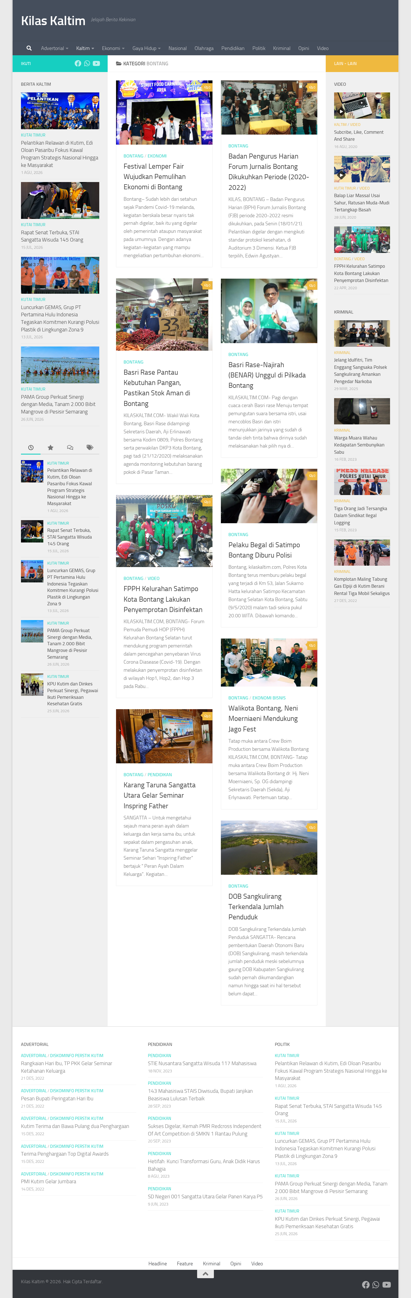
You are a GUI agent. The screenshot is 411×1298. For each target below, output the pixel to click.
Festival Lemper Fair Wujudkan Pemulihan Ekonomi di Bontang (155, 176)
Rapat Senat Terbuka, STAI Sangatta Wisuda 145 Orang (69, 536)
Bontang (133, 156)
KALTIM (340, 124)
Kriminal (281, 48)
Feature (185, 1264)
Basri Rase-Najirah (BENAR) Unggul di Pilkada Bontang (267, 375)
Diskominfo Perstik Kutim (76, 1055)
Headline (157, 1264)
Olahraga (204, 48)
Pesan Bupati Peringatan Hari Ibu (57, 1098)
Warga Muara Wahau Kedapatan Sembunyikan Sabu (359, 445)
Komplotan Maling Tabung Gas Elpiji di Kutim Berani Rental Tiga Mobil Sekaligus (362, 586)
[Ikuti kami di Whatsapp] (87, 63)
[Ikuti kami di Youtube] (96, 63)
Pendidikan (233, 48)
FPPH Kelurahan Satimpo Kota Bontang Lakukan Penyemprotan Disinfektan (163, 599)
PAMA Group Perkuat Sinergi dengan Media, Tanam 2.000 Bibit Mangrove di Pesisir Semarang (58, 404)
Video (323, 48)
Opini (303, 48)
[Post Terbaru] (31, 448)
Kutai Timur (33, 135)
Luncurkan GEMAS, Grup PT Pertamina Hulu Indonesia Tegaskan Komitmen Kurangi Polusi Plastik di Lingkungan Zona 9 (325, 1148)
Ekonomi (111, 48)
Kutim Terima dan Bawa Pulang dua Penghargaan (75, 1126)
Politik (258, 48)
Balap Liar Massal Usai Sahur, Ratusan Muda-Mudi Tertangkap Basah (361, 202)
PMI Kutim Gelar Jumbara (48, 1181)
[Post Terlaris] (50, 448)
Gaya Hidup (144, 48)
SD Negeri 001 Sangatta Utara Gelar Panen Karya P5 (205, 1196)
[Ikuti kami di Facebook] (78, 63)
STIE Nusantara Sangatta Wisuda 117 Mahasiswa (202, 1063)
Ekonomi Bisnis (269, 698)
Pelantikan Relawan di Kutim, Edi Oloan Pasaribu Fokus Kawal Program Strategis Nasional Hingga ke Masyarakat (331, 1070)
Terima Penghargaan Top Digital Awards (65, 1154)
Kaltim (83, 48)
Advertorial (52, 48)
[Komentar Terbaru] (70, 448)
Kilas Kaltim (53, 20)
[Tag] (89, 448)
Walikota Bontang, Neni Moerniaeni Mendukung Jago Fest (263, 718)
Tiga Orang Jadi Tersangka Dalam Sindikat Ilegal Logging (360, 515)
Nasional (178, 48)
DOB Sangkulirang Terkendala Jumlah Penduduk (256, 906)
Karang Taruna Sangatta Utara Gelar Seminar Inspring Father (160, 795)
